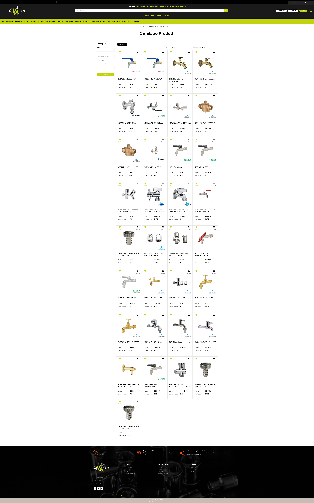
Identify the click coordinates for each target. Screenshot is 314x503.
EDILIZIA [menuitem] (33, 21)
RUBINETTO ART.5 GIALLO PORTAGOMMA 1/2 (205, 298)
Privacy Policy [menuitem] (161, 471)
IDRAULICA (162, 26)
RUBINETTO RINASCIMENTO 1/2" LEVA (205, 79)
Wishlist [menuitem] (193, 471)
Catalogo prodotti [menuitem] (130, 467)
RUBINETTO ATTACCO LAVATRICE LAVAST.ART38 (180, 123)
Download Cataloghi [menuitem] (130, 473)
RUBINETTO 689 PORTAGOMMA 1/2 (176, 166)
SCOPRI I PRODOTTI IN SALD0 (157, 16)
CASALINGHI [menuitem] (18, 21)
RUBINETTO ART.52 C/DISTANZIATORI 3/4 (178, 298)
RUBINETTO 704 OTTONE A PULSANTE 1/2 (128, 385)
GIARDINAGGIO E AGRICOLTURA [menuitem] (120, 21)
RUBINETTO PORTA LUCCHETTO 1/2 (203, 254)
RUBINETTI (168, 26)
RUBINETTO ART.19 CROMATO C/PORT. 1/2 (153, 342)
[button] (226, 10)
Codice (98, 47)
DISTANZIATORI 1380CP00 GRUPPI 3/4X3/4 (179, 254)
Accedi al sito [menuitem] (194, 469)
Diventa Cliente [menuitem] (194, 467)
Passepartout (122, 495)
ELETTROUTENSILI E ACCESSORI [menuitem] (46, 21)
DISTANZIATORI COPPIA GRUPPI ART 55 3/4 (153, 254)
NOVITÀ (300, 3)
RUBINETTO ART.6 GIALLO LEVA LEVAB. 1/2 (154, 298)
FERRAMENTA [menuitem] (69, 21)
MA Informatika (163, 501)
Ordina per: (168, 47)
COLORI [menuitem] (26, 21)
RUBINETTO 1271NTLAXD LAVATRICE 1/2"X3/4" (179, 210)
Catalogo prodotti (153, 26)
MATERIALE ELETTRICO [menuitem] (81, 21)
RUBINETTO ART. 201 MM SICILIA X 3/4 (205, 123)
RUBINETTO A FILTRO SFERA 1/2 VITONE (152, 166)
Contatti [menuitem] (160, 469)
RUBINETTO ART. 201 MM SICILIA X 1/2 (128, 166)
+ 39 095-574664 (51, 2)
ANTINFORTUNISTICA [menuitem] (7, 21)
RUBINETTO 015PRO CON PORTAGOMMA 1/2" (205, 210)
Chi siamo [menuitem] (160, 467)
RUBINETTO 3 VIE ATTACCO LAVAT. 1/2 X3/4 (179, 385)
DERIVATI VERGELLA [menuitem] (95, 21)
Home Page (144, 26)
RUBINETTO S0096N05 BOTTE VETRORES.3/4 (127, 79)
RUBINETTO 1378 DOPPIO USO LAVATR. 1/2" (128, 210)
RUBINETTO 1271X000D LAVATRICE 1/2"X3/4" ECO (154, 210)
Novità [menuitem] (127, 469)
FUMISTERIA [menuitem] (106, 21)
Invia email (82, 2)
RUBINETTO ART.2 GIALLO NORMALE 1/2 (129, 342)
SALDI (307, 3)
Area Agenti (281, 10)
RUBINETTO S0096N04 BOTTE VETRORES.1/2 (153, 79)
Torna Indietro (122, 44)
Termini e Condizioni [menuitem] (163, 473)
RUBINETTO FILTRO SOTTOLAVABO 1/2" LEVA (128, 123)
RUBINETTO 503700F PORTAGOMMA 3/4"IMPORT (203, 167)
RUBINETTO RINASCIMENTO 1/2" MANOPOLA (177, 80)
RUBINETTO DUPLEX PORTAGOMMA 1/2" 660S (153, 123)
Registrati (293, 10)
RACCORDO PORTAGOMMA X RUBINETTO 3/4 (128, 254)
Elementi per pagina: (197, 47)
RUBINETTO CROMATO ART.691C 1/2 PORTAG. (127, 298)
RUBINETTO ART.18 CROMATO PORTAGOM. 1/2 (179, 342)
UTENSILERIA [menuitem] (135, 21)
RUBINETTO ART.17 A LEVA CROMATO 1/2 (205, 342)
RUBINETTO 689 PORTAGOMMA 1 (150, 385)
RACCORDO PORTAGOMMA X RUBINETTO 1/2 (205, 385)
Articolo (98, 54)
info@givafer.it (197, 454)
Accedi (303, 10)
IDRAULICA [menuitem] (60, 21)
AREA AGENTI (293, 3)
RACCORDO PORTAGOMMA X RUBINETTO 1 (128, 427)
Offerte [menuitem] (127, 471)
